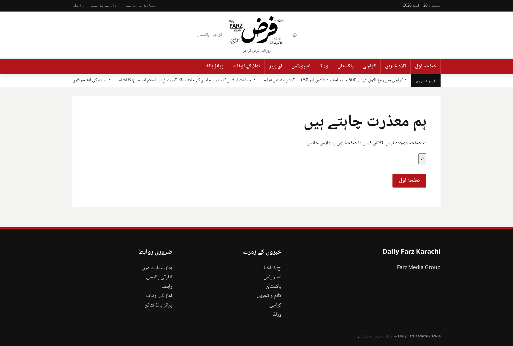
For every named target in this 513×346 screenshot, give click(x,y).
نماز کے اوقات (246, 66)
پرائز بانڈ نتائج (158, 305)
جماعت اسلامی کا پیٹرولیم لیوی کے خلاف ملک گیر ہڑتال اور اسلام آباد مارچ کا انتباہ (185, 80)
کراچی (369, 66)
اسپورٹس (301, 66)
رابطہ (78, 5)
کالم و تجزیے (269, 295)
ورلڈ (324, 66)
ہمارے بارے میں (140, 5)
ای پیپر (275, 66)
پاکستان (346, 66)
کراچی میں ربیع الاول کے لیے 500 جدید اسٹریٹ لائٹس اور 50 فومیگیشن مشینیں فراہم (333, 80)
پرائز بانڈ (214, 66)
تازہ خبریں (395, 66)
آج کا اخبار (271, 268)
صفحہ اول (425, 66)
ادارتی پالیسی (104, 5)
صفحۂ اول (409, 180)
